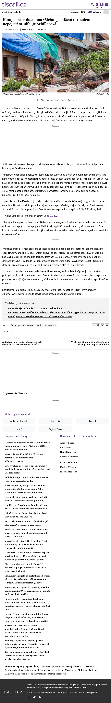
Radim (19, 12)
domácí (39, 325)
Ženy (36, 667)
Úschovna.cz (46, 670)
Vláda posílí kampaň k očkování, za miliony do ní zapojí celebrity (90, 343)
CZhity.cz (9, 674)
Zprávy (20, 667)
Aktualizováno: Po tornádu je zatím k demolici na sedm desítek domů (22, 343)
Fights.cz (82, 670)
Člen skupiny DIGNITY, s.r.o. (67, 692)
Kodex (94, 692)
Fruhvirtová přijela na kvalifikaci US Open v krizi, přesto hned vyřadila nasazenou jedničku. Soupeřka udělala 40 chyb (27, 579)
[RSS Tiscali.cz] (39, 697)
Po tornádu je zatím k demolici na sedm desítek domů (35, 308)
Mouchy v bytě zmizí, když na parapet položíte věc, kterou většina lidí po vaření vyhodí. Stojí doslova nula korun (27, 644)
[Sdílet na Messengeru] (98, 325)
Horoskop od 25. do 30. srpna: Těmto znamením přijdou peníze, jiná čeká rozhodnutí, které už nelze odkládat (25, 489)
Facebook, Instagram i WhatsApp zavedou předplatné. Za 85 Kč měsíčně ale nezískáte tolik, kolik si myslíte (27, 591)
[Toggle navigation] (106, 4)
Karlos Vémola (68, 467)
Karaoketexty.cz (29, 670)
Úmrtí (19, 429)
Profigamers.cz (74, 667)
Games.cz (58, 667)
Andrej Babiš (67, 443)
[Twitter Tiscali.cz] (34, 697)
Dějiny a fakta (55, 429)
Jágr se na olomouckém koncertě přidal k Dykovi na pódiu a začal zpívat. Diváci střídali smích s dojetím (27, 656)
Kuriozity (55, 421)
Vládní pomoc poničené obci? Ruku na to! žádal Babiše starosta (40, 316)
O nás (88, 692)
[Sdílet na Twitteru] (102, 325)
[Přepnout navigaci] (97, 4)
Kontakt (82, 692)
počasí (21, 325)
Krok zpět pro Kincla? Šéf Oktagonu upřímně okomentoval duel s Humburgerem (24, 458)
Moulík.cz (70, 670)
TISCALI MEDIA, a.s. (48, 692)
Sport (29, 667)
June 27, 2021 (51, 215)
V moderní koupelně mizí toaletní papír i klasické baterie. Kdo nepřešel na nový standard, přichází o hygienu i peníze (27, 556)
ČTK (13, 331)
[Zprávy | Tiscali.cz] (14, 4)
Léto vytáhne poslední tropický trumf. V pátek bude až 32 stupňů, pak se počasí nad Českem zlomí (27, 469)
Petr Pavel (65, 447)
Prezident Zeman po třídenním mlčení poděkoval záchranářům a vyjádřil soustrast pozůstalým (56, 312)
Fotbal (92, 421)
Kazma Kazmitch (69, 457)
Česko (13, 325)
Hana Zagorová (68, 452)
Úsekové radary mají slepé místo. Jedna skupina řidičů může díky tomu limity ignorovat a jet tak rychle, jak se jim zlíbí (26, 617)
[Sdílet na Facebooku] (94, 325)
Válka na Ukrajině (18, 421)
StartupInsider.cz (57, 674)
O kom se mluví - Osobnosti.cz (78, 436)
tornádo (29, 325)
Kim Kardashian (68, 462)
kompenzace (50, 325)
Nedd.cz (59, 670)
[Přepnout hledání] (92, 4)
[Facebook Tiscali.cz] (29, 697)
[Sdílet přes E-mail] (107, 325)
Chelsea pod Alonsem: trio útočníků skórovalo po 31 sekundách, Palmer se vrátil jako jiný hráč (25, 568)
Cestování (46, 667)
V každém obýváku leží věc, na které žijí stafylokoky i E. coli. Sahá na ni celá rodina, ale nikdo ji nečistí (26, 544)
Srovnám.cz (40, 674)
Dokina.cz (94, 670)
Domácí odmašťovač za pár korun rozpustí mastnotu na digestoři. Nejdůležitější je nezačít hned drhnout (27, 446)
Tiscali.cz (10, 667)
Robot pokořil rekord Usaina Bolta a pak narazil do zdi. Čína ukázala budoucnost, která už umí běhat (26, 533)
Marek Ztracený (68, 472)
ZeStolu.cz (89, 667)
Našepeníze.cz (24, 674)
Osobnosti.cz (12, 670)
